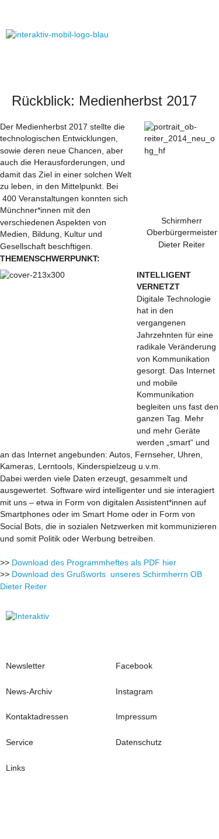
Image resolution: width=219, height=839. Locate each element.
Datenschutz (139, 742)
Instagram (135, 691)
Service (19, 742)
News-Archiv (29, 691)
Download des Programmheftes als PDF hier (94, 562)
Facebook (134, 666)
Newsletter (25, 666)
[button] (201, 34)
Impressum (136, 716)
